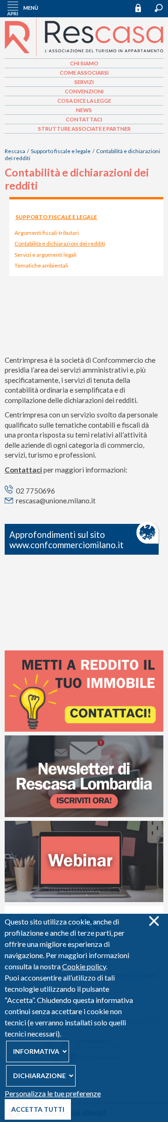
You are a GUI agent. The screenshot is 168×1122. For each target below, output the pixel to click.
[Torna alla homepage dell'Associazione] (84, 54)
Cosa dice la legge (84, 101)
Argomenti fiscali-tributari (46, 232)
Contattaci (84, 119)
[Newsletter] (84, 815)
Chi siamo (84, 63)
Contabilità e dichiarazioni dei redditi (59, 243)
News (84, 110)
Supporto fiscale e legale (61, 151)
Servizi (84, 82)
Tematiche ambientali (41, 265)
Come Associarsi (84, 73)
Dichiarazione (39, 1076)
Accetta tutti (37, 1109)
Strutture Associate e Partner (84, 129)
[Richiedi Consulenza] (84, 729)
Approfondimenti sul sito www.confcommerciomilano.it (66, 539)
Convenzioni (84, 91)
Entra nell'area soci (142, 7)
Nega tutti (154, 921)
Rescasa (15, 151)
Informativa (36, 1051)
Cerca (158, 8)
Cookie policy (84, 966)
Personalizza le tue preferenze (53, 1093)
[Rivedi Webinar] (84, 899)
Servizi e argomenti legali (45, 254)
